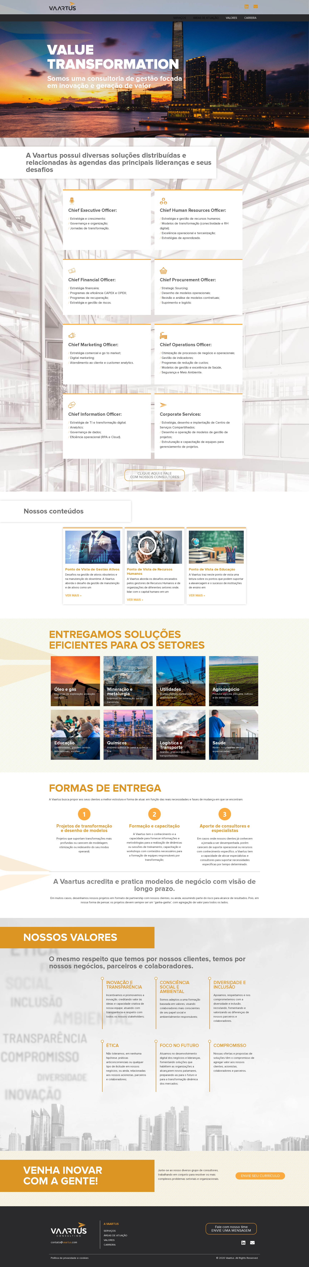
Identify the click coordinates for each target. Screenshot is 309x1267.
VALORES (231, 17)
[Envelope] (255, 6)
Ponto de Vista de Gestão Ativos (92, 569)
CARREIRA (250, 17)
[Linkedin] (246, 6)
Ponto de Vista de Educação (212, 569)
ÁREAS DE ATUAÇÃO (206, 17)
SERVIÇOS (179, 17)
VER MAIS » (73, 595)
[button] (154, 475)
